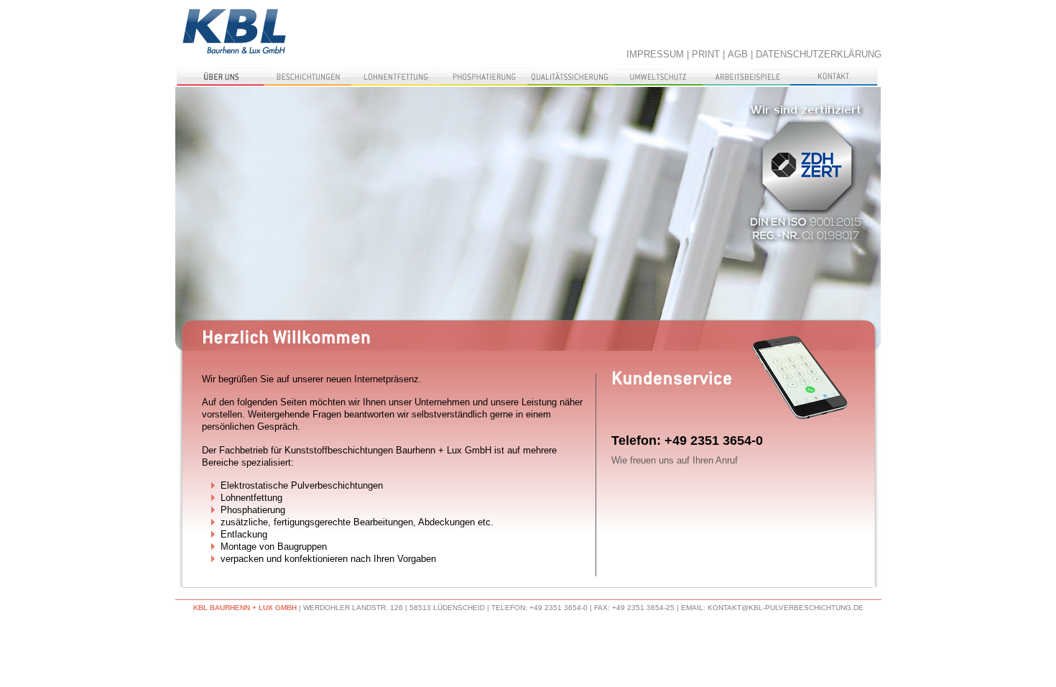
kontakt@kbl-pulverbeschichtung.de (785, 608)
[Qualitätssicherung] (571, 77)
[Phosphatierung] (483, 77)
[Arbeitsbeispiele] (746, 77)
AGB (738, 54)
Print (706, 54)
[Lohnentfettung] (396, 77)
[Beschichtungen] (308, 77)
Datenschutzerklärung (818, 54)
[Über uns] (220, 77)
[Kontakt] (834, 77)
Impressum (655, 54)
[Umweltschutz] (659, 77)
